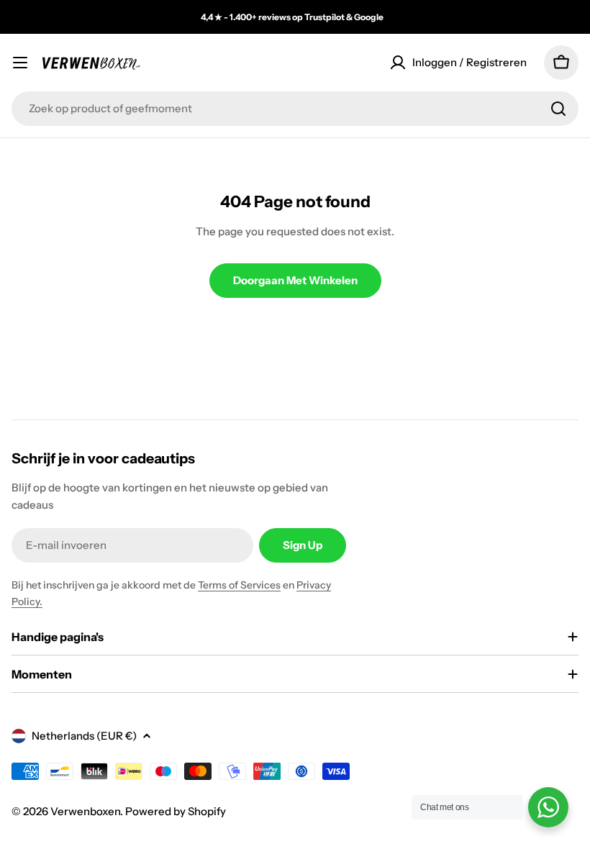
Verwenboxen (85, 811)
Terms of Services (239, 584)
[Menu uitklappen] (20, 62)
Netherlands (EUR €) (84, 736)
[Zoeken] (558, 108)
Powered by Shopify (175, 811)
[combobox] (295, 108)
